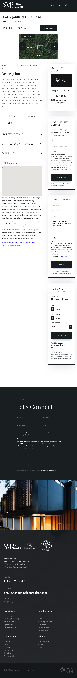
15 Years (65, 299)
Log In (60, 5)
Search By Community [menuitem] (11, 619)
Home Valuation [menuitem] (43, 627)
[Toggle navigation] (72, 5)
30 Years (56, 299)
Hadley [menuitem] (6, 644)
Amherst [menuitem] (7, 641)
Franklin (21, 242)
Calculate (61, 336)
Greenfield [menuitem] (7, 653)
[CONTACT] (48, 28)
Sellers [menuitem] (40, 619)
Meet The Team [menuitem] (43, 641)
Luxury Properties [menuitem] (10, 627)
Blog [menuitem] (40, 647)
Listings (10, 242)
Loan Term (55, 296)
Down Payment (56, 314)
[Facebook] (5, 601)
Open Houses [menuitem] (8, 625)
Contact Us (54, 106)
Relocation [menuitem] (42, 625)
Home (4, 242)
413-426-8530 (59, 95)
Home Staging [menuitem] (43, 630)
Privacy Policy (63, 169)
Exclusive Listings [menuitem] (10, 622)
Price (52, 305)
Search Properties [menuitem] (10, 616)
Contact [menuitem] (41, 644)
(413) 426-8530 (14, 581)
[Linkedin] (8, 601)
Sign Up (53, 5)
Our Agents (61, 106)
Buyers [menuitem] (40, 616)
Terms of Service (65, 273)
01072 (37, 242)
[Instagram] (12, 601)
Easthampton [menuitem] (8, 650)
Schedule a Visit (67, 199)
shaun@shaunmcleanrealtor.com (25, 593)
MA (16, 242)
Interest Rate (55, 323)
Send (61, 264)
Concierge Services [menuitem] (45, 622)
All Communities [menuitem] (9, 656)
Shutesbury (30, 242)
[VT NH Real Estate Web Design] (66, 670)
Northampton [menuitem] (8, 647)
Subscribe (61, 177)
